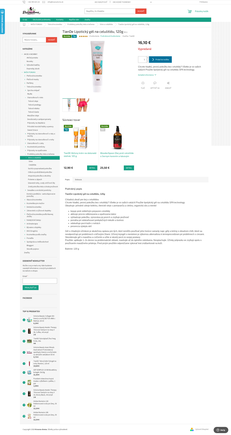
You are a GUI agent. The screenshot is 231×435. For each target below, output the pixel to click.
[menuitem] (25, 20)
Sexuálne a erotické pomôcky (39, 190)
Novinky (30, 61)
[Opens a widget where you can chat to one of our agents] (220, 430)
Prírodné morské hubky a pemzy (40, 126)
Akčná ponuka (32, 57)
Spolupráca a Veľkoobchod (37, 242)
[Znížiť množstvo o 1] (147, 61)
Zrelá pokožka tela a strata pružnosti (43, 186)
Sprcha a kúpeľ (33, 90)
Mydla (29, 94)
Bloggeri (30, 245)
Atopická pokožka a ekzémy (39, 176)
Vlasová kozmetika (34, 199)
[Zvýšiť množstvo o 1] (147, 58)
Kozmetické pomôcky (36, 146)
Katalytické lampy (34, 220)
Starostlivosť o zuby (35, 143)
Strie (31, 161)
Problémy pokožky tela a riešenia (40, 154)
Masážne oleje (33, 115)
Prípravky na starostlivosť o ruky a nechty (41, 134)
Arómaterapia (32, 223)
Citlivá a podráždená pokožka (40, 172)
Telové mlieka (33, 108)
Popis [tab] (67, 179)
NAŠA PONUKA (29, 72)
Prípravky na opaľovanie (37, 150)
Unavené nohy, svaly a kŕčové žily (41, 183)
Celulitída (32, 165)
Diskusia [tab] (78, 179)
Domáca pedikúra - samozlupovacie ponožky (41, 195)
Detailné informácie (146, 75)
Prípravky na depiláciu (36, 123)
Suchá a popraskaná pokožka (40, 168)
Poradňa (30, 238)
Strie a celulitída (34, 157)
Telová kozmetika (34, 86)
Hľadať (141, 11)
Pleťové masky (33, 79)
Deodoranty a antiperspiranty (39, 119)
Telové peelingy (34, 105)
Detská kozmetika (34, 207)
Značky (27, 252)
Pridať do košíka (162, 59)
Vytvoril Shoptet (201, 429)
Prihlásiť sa (30, 287)
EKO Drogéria (32, 231)
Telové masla (33, 112)
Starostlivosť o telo (35, 97)
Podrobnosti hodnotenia (110, 36)
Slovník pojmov (33, 249)
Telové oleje (33, 101)
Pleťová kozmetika (34, 76)
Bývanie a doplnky (34, 227)
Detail (92, 168)
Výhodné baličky (33, 65)
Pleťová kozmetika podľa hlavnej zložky (40, 215)
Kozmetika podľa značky (37, 234)
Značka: (128, 36)
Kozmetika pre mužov (35, 203)
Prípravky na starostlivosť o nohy (40, 139)
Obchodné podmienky (122, 2)
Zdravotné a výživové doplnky (39, 210)
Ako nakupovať (101, 2)
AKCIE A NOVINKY (30, 54)
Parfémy (30, 83)
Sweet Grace (32, 130)
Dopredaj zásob (33, 68)
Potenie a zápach (35, 179)
